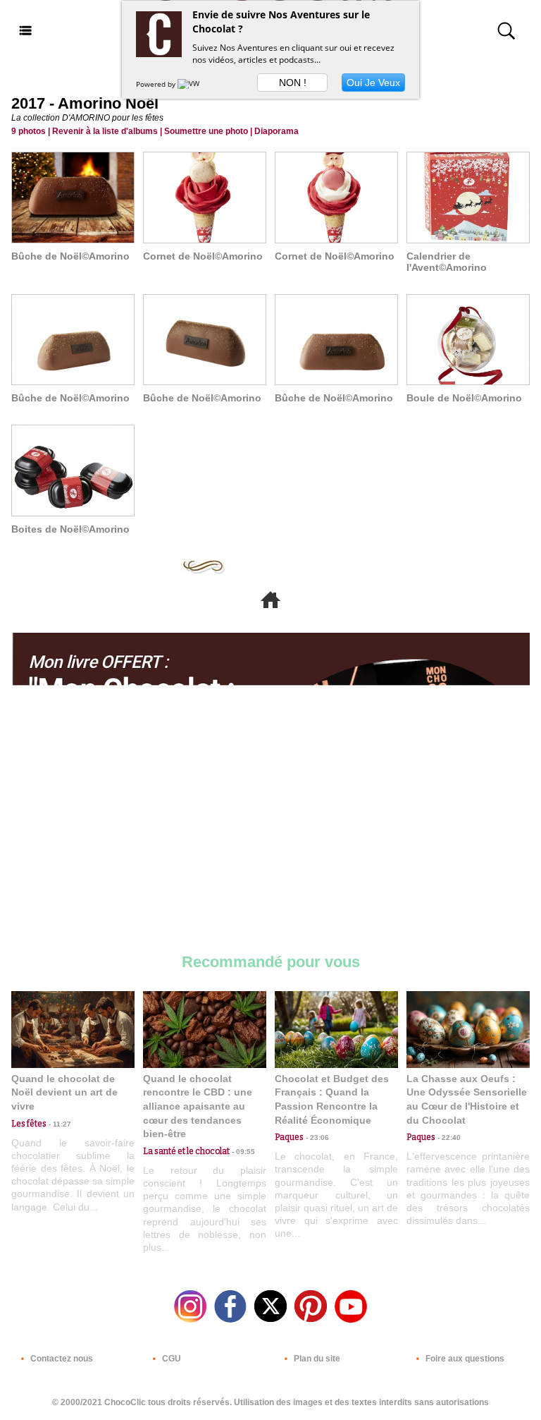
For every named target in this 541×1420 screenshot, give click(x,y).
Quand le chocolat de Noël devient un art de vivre (64, 1092)
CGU (170, 1359)
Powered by (157, 84)
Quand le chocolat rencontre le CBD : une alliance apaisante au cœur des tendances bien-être (197, 1106)
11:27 (58, 1124)
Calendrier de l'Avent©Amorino (446, 261)
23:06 (316, 1137)
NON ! (292, 82)
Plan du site (316, 1359)
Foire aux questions (463, 1359)
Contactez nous (60, 1359)
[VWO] (192, 84)
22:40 (448, 1137)
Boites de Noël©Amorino (70, 529)
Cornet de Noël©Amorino (203, 256)
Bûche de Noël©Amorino (70, 256)
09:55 (242, 1151)
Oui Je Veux (373, 82)
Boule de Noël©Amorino (464, 397)
